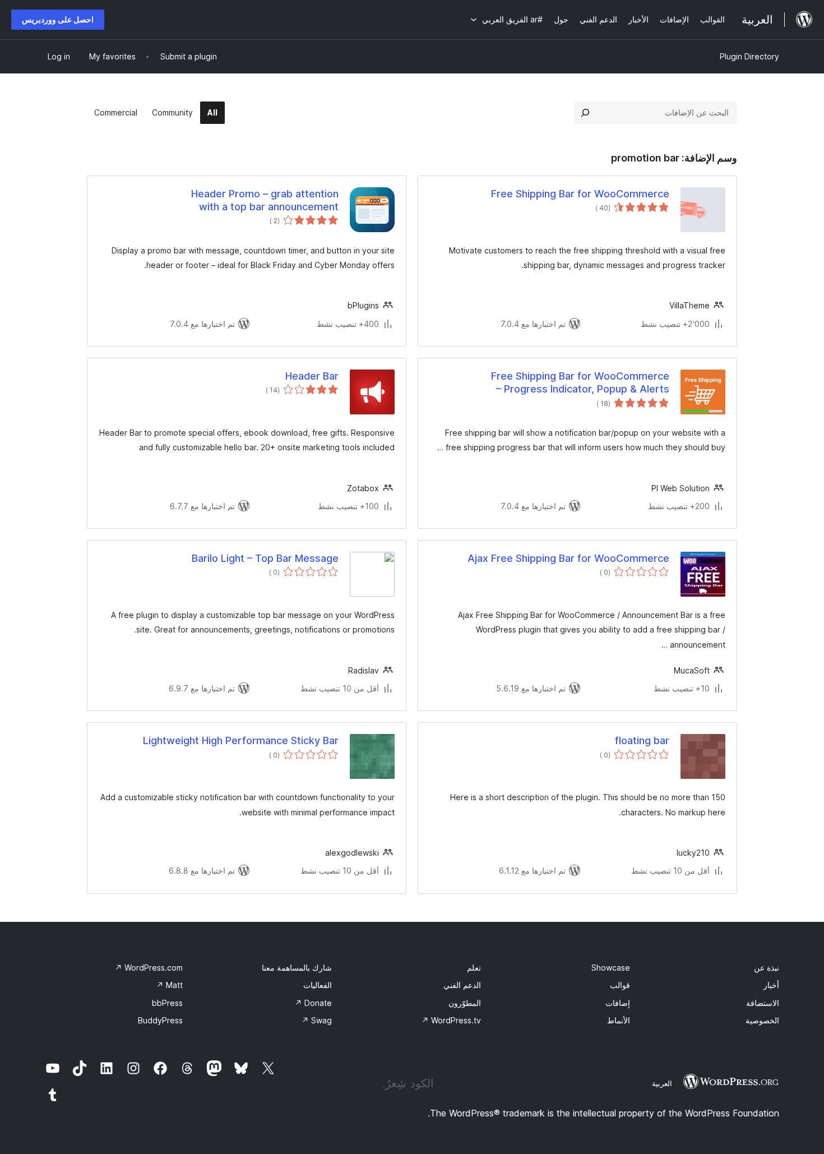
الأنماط (618, 1020)
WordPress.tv (451, 1020)
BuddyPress (160, 1020)
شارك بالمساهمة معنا (297, 967)
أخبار (771, 985)
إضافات (617, 1003)
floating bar (642, 740)
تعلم (474, 967)
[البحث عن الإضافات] (585, 112)
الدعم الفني (462, 985)
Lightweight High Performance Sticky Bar (241, 740)
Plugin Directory (749, 56)
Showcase (610, 967)
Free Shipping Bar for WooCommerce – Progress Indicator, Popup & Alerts (580, 382)
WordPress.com (149, 967)
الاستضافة (762, 1003)
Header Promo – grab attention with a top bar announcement (265, 200)
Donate (313, 1003)
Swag (317, 1020)
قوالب (620, 985)
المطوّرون (464, 1003)
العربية (662, 1083)
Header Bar (312, 376)
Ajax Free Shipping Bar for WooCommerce (568, 558)
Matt (169, 985)
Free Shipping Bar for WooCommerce (580, 194)
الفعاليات (317, 985)
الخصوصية (762, 1020)
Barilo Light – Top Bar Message (265, 558)
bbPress (167, 1003)
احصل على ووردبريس (58, 19)
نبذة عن (766, 967)
